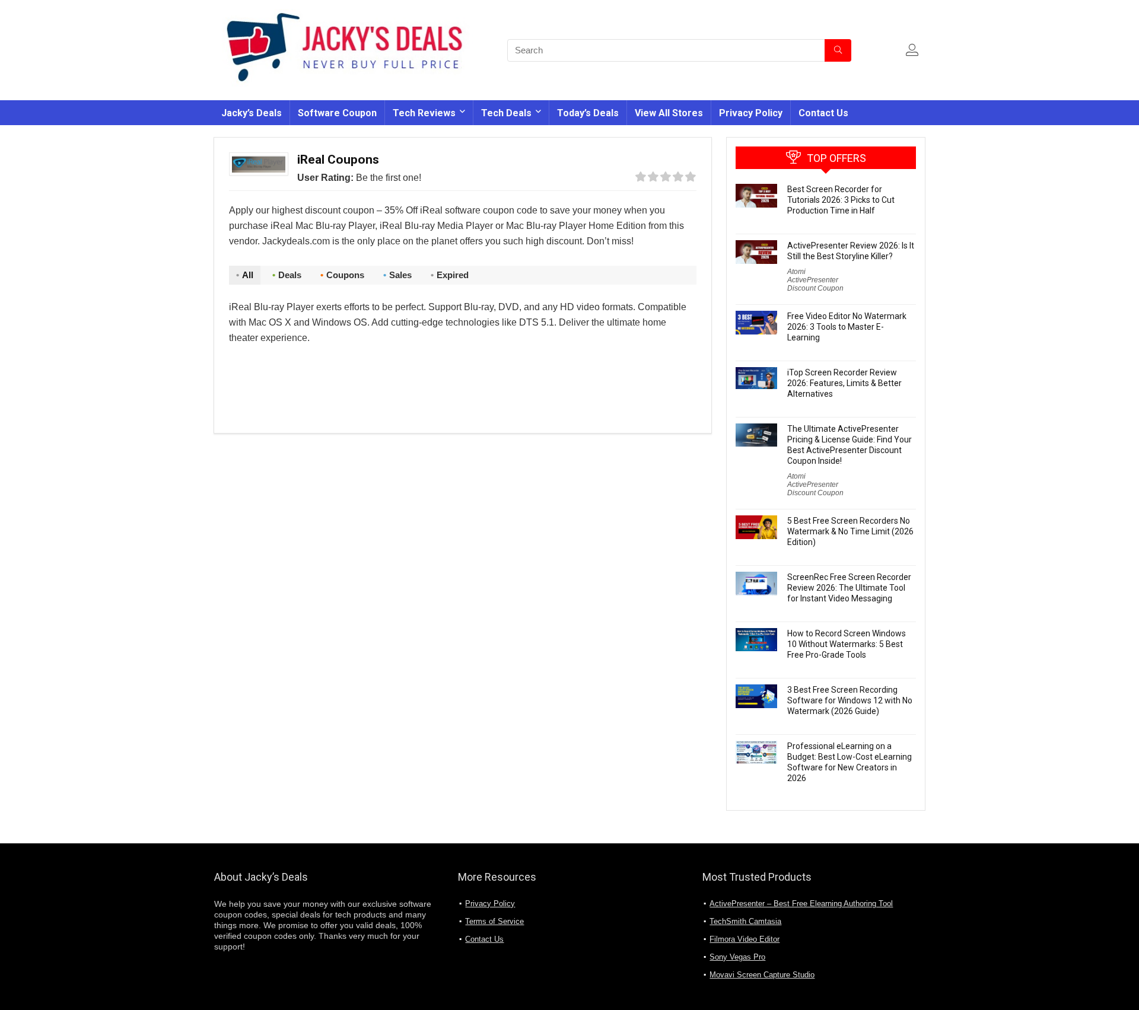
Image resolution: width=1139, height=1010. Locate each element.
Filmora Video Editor (745, 939)
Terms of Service (494, 921)
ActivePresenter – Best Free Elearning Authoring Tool (801, 903)
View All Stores (669, 113)
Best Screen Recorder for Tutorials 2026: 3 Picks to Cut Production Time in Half (841, 199)
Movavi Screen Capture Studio (762, 974)
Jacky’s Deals (251, 113)
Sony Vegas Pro (737, 956)
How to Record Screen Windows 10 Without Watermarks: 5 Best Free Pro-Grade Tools (846, 644)
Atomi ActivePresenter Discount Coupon (815, 279)
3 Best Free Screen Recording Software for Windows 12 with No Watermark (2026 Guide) (849, 700)
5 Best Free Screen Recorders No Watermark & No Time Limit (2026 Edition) (850, 531)
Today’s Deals (588, 113)
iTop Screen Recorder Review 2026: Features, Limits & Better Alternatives (844, 383)
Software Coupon (337, 113)
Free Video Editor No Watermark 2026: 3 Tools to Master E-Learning (846, 326)
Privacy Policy (750, 113)
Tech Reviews (424, 113)
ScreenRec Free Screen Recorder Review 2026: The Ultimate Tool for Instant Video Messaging (849, 587)
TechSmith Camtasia (745, 921)
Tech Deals (506, 113)
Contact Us (823, 113)
